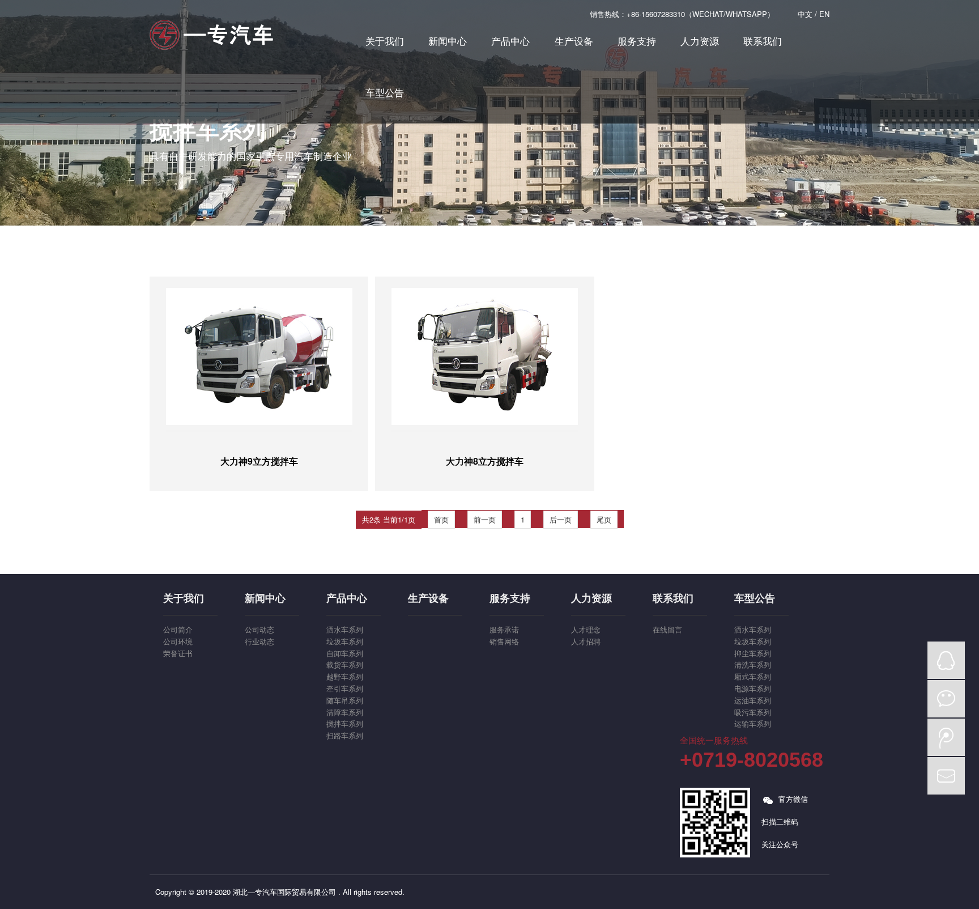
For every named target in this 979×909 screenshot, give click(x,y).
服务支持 (637, 40)
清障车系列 (344, 712)
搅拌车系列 (344, 723)
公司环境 (178, 641)
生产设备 (574, 40)
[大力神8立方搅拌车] (484, 356)
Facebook (946, 737)
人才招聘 (586, 641)
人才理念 (586, 629)
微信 (946, 698)
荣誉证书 (178, 653)
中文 (805, 14)
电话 (946, 660)
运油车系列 (752, 700)
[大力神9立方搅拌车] (259, 356)
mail (946, 776)
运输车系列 (752, 723)
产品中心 (510, 40)
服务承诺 (504, 629)
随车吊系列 (344, 700)
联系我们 (762, 40)
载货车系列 (344, 664)
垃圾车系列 (344, 641)
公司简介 (178, 629)
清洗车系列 (752, 664)
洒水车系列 (344, 629)
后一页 (561, 519)
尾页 (604, 519)
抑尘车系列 (752, 653)
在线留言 (667, 629)
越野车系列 (344, 676)
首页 (441, 519)
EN (824, 14)
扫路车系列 (344, 735)
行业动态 (259, 641)
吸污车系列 (752, 712)
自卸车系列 (344, 653)
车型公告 (384, 92)
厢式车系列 (752, 676)
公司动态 (259, 629)
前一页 (485, 519)
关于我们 (384, 40)
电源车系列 (752, 688)
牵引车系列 (344, 688)
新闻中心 (447, 40)
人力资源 (699, 40)
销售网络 (504, 641)
